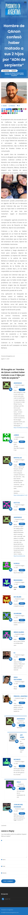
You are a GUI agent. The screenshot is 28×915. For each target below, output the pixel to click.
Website (4, 873)
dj (14, 653)
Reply (22, 389)
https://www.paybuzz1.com (20, 495)
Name (3, 859)
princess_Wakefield (20, 696)
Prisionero (12, 105)
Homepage (6, 70)
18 (19, 105)
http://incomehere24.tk (19, 556)
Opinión (14, 70)
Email (3, 866)
